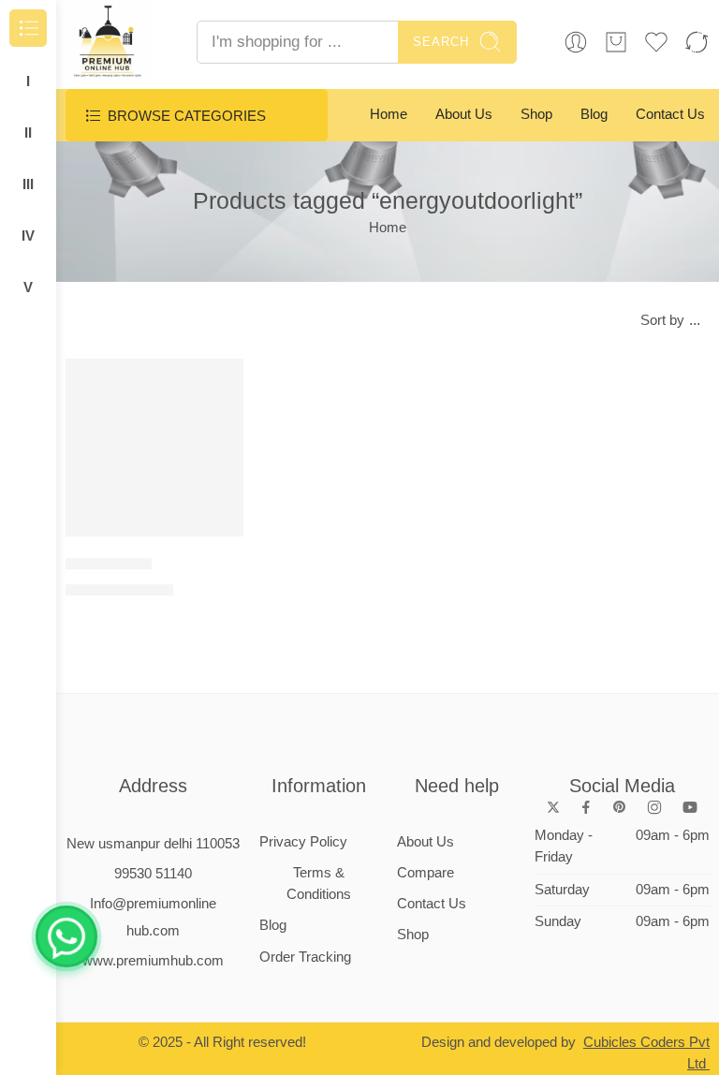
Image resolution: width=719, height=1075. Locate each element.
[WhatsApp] (66, 936)
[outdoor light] (154, 448)
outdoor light (109, 563)
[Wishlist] (216, 385)
